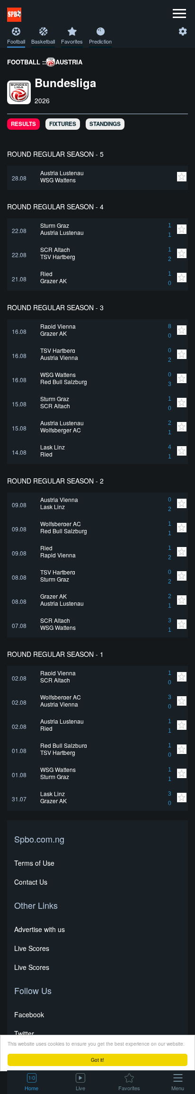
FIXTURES (62, 124)
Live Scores (31, 948)
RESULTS (23, 124)
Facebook (29, 1014)
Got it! (97, 1059)
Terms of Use (34, 863)
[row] (97, 178)
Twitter (24, 1033)
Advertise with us (39, 929)
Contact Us (30, 882)
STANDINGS (105, 124)
